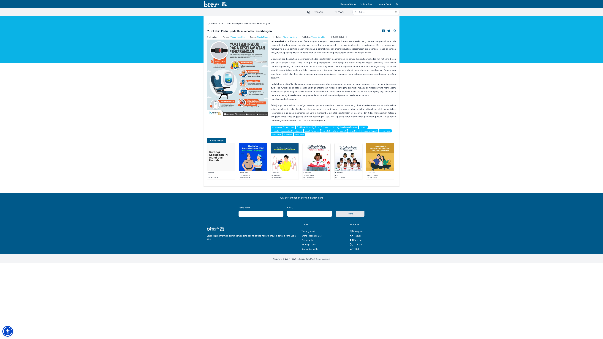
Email (290, 207)
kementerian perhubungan (283, 127)
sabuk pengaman (312, 131)
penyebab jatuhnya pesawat (334, 131)
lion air (363, 127)
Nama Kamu (244, 207)
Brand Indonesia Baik (312, 235)
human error (385, 131)
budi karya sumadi (305, 127)
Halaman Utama (348, 4)
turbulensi (287, 134)
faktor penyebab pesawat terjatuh (363, 131)
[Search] (396, 12)
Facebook (358, 240)
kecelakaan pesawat (348, 127)
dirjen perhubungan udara (326, 127)
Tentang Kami (366, 4)
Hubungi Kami (384, 4)
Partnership (307, 240)
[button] (7, 331)
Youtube (357, 235)
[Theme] (396, 4)
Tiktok (356, 249)
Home (214, 23)
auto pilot (299, 134)
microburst (276, 134)
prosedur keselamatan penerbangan (287, 131)
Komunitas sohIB (310, 249)
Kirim (350, 213)
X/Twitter (357, 244)
